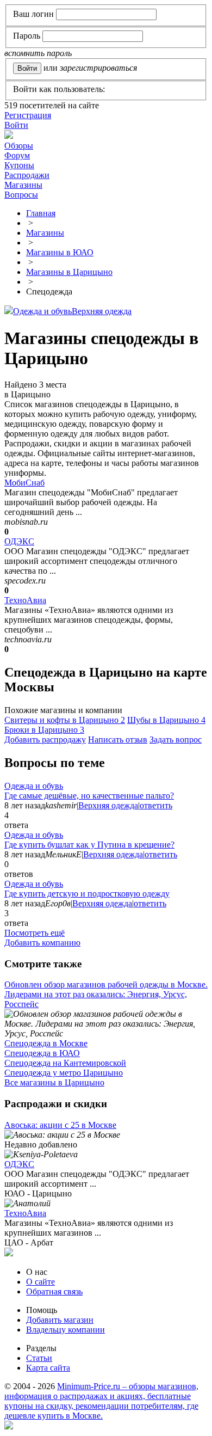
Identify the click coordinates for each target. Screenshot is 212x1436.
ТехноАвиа (25, 600)
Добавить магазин (59, 1319)
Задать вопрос (175, 739)
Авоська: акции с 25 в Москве (60, 1125)
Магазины (23, 184)
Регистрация (27, 115)
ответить (156, 805)
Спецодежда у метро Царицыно (63, 1072)
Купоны (19, 165)
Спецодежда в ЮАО (42, 1053)
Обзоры (18, 145)
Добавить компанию (42, 942)
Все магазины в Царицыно (54, 1082)
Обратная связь (54, 1291)
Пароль (26, 35)
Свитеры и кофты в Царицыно (64, 720)
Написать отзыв (117, 739)
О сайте (40, 1281)
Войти (16, 125)
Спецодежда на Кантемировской (65, 1062)
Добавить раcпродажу (45, 739)
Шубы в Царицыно (166, 720)
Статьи (39, 1358)
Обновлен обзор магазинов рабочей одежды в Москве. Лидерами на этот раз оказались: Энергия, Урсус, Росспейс (106, 994)
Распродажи (26, 175)
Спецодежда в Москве (46, 1043)
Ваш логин (33, 14)
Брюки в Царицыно (44, 729)
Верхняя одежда (102, 311)
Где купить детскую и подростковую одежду (87, 893)
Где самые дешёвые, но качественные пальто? (89, 795)
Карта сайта (48, 1367)
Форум (17, 155)
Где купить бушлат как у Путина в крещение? (89, 844)
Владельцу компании (65, 1329)
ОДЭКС (19, 541)
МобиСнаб (24, 482)
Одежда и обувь (42, 311)
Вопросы (21, 194)
